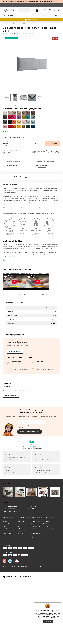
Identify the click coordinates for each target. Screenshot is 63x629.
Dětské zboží (6, 523)
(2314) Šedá (52, 315)
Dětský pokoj (20, 528)
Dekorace (5, 526)
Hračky (4, 531)
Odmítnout (51, 625)
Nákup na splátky (36, 526)
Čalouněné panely (51, 308)
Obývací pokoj (20, 521)
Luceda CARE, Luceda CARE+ (31, 5)
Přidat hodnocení (14, 351)
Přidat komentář (10, 395)
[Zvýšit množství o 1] (41, 143)
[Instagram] (18, 511)
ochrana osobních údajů (49, 617)
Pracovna (19, 531)
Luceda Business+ (50, 528)
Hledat (32, 10)
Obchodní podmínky (36, 533)
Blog (47, 526)
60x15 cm (53, 323)
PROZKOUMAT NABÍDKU (46, 1)
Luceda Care (34, 528)
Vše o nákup (34, 531)
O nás (4, 5)
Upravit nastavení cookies (35, 566)
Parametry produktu (25, 177)
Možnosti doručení (7, 132)
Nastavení (43, 625)
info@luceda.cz (33, 507)
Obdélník (53, 319)
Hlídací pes (5, 153)
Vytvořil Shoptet (7, 567)
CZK (55, 5)
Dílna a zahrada (20, 533)
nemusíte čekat (42, 167)
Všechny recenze (37, 448)
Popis (15, 177)
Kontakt (47, 521)
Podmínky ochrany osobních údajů (38, 536)
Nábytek (5, 521)
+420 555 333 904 (55, 151)
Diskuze (45, 177)
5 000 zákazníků (50, 161)
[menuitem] (9, 16)
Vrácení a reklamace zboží (38, 523)
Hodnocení (20, 5)
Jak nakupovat (11, 5)
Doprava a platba (35, 521)
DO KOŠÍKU (55, 143)
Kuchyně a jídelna (21, 523)
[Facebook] (14, 511)
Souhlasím (48, 621)
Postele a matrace (7, 533)
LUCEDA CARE (20, 137)
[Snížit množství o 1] (35, 143)
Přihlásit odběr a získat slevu (29, 431)
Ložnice (19, 526)
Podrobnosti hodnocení (28, 33)
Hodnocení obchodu (51, 523)
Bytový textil (6, 528)
